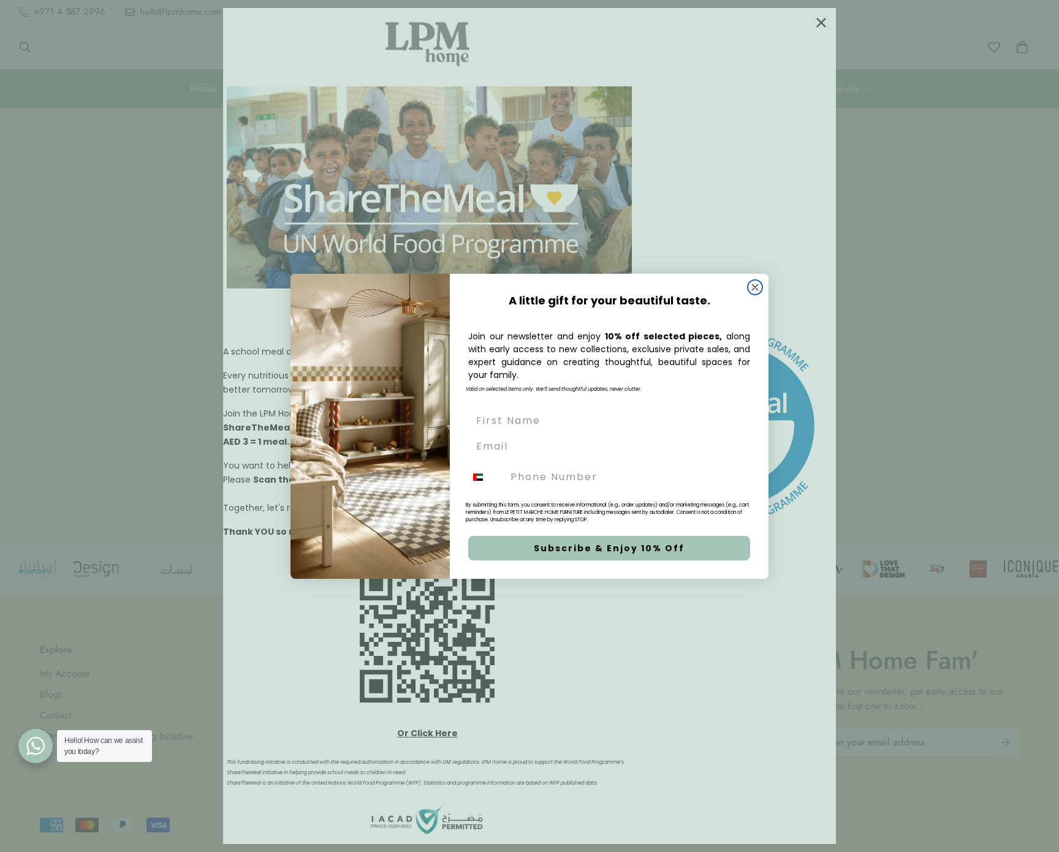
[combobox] (485, 477)
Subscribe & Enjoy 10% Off (609, 548)
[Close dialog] (755, 287)
